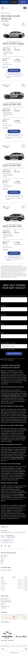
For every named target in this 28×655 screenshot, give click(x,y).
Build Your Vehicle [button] (14, 74)
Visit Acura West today (16, 457)
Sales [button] (2, 577)
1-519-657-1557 (9, 535)
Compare (8, 77)
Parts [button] (26, 577)
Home (2, 13)
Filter (3, 649)
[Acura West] (14, 617)
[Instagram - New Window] (10, 546)
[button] (4, 2)
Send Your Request (14, 353)
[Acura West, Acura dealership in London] (5, 8)
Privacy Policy (11, 359)
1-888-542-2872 (10, 537)
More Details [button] (14, 70)
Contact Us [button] (6, 541)
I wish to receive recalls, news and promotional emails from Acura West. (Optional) (14, 349)
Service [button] (14, 577)
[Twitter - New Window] (6, 546)
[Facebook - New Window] (3, 546)
